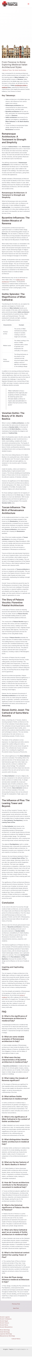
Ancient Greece (4, 1323)
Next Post (16, 1308)
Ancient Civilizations (5, 1319)
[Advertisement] (16, 25)
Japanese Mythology (6, 1334)
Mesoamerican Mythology (7, 1336)
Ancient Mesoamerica (6, 1327)
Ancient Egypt (4, 1321)
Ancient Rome (4, 1325)
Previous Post (16, 1304)
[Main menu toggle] (28, 4)
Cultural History (16, 1338)
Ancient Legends (5, 1317)
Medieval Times (7, 70)
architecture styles (20, 85)
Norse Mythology (5, 1330)
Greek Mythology (5, 1332)
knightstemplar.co (22, 1349)
